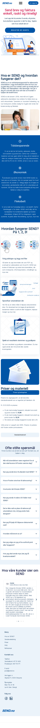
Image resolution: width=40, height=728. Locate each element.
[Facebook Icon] (6, 698)
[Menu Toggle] (21, 3)
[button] (4, 599)
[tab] (20, 392)
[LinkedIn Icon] (11, 698)
